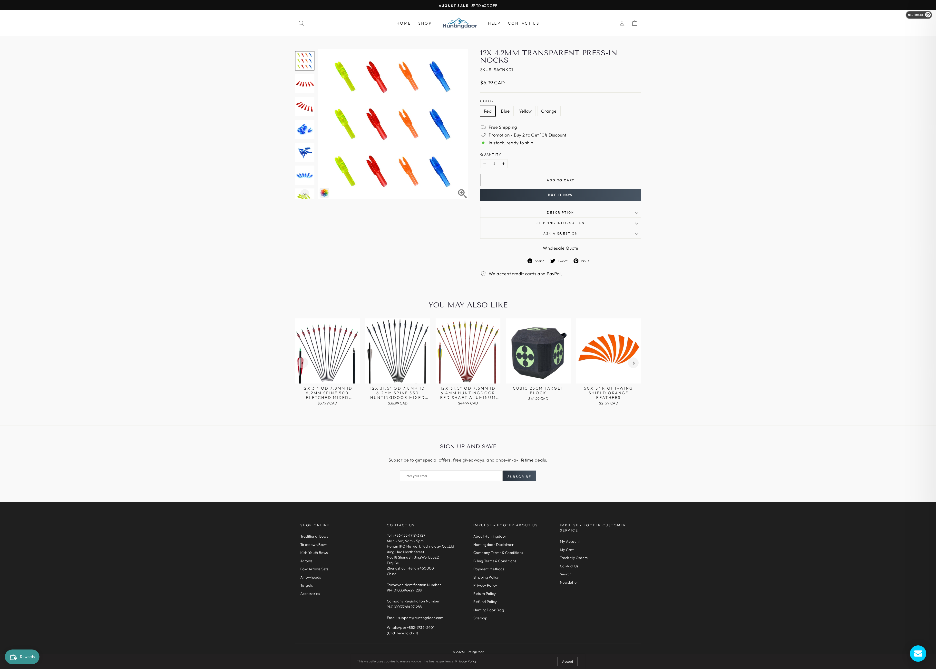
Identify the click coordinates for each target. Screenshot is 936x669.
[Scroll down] (304, 193)
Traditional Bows (314, 536)
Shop (425, 23)
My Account (570, 541)
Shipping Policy (486, 577)
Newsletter (569, 582)
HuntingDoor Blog (488, 610)
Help (494, 23)
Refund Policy (485, 601)
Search (565, 574)
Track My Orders (574, 557)
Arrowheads (310, 577)
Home (404, 23)
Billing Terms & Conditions (494, 561)
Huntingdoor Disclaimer (493, 544)
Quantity (490, 154)
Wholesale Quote (560, 248)
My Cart (567, 549)
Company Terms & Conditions (498, 552)
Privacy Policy (485, 585)
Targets (306, 585)
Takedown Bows (313, 544)
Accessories (310, 593)
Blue (505, 111)
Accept (567, 661)
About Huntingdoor (489, 536)
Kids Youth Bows (314, 552)
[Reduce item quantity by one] (484, 163)
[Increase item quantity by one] (503, 163)
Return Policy (484, 593)
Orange (549, 111)
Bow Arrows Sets (314, 569)
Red (488, 111)
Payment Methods (488, 569)
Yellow (525, 111)
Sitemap (480, 618)
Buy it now (560, 195)
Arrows (306, 561)
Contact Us (523, 23)
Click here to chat (402, 633)
